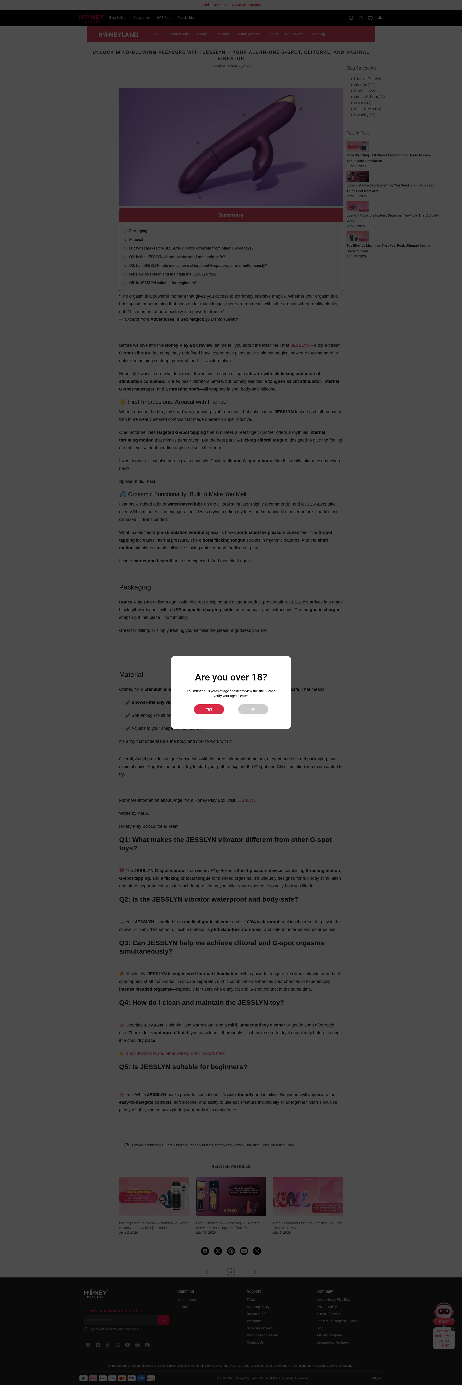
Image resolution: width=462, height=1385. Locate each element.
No (253, 709)
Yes (209, 709)
